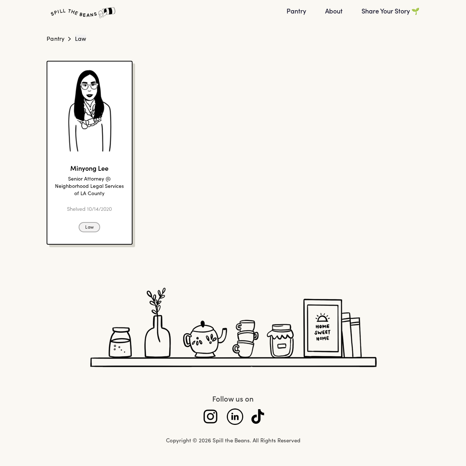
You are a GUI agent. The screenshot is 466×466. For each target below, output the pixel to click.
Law (80, 38)
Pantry (56, 38)
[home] (162, 13)
